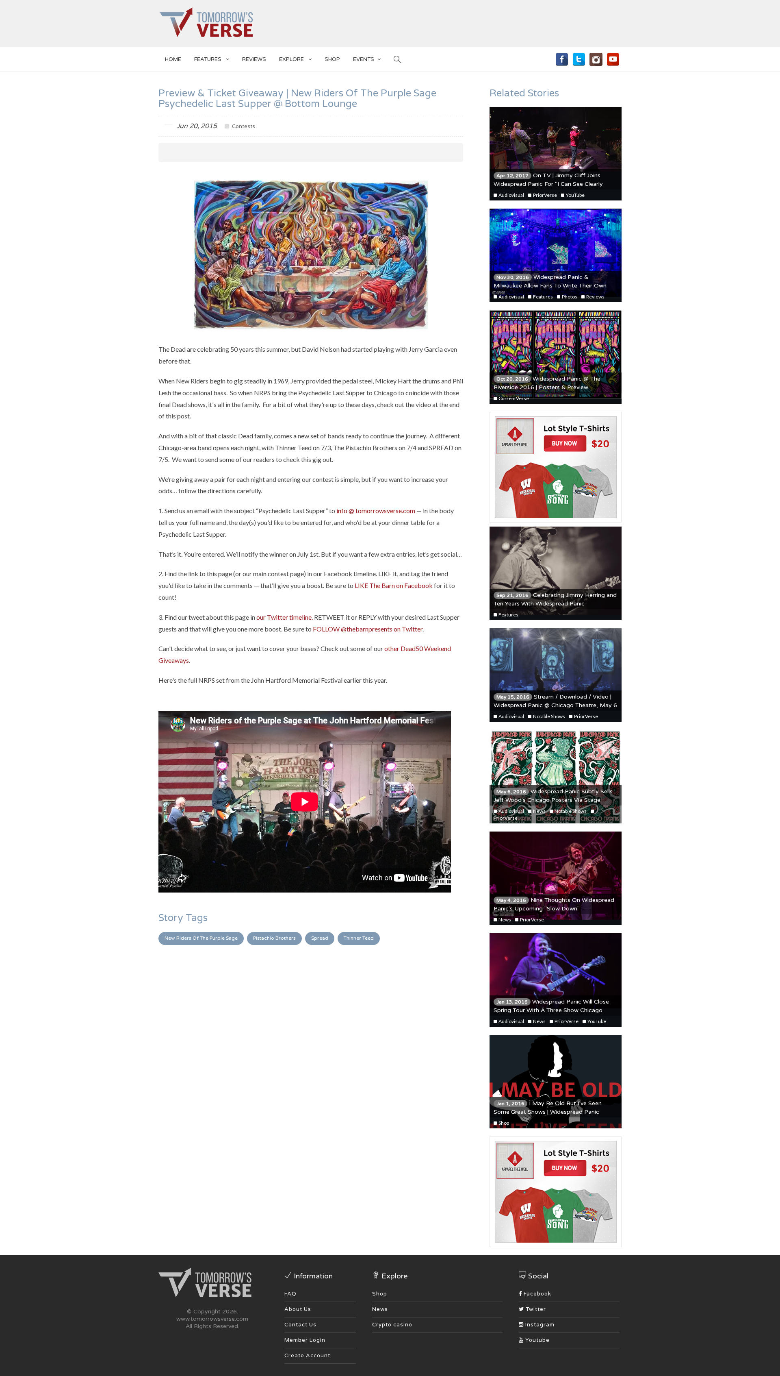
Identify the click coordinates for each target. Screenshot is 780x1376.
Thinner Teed (359, 938)
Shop (503, 1123)
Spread (319, 938)
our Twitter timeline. (284, 617)
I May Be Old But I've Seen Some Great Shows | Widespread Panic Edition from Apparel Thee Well (548, 1112)
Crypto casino (392, 1325)
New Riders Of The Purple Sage (201, 938)
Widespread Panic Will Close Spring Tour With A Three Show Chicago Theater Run (551, 1010)
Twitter (535, 1309)
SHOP (332, 59)
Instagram (539, 1325)
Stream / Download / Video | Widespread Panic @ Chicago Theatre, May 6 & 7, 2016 (555, 705)
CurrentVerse (513, 398)
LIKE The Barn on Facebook (394, 585)
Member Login (304, 1340)
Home (173, 59)
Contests (243, 126)
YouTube (575, 195)
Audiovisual (511, 195)
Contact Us (300, 1325)
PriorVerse (544, 195)
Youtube (537, 1340)
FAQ (290, 1294)
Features (208, 59)
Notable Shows (548, 716)
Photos (569, 297)
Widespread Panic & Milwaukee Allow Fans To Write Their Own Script (550, 286)
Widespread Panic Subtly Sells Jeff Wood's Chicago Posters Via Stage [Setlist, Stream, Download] (553, 800)
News (539, 811)
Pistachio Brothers (274, 938)
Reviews (254, 59)
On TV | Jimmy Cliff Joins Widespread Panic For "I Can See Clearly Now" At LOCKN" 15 (548, 184)
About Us (297, 1309)
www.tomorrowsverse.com (212, 1318)
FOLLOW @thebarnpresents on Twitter (367, 629)
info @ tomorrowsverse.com (375, 510)
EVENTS (363, 59)
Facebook (536, 1294)
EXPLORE (292, 59)
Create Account (307, 1355)
